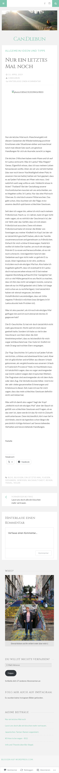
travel (8, 483)
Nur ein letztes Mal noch (15, 719)
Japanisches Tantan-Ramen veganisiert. (22, 732)
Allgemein (13, 50)
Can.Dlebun (29, 39)
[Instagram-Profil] (49, 3)
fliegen (46, 477)
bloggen (18, 477)
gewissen (22, 480)
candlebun (14, 78)
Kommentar (43, 553)
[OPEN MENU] (3, 3)
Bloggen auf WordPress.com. (17, 759)
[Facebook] (45, 3)
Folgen (11, 673)
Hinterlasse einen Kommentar (25, 81)
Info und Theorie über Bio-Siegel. (19, 744)
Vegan (17, 483)
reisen (49, 480)
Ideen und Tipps (33, 50)
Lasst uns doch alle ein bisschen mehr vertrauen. (26, 725)
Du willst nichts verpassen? (27, 659)
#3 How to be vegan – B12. (16, 738)
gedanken (10, 480)
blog (10, 477)
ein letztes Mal (33, 477)
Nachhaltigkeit (36, 480)
